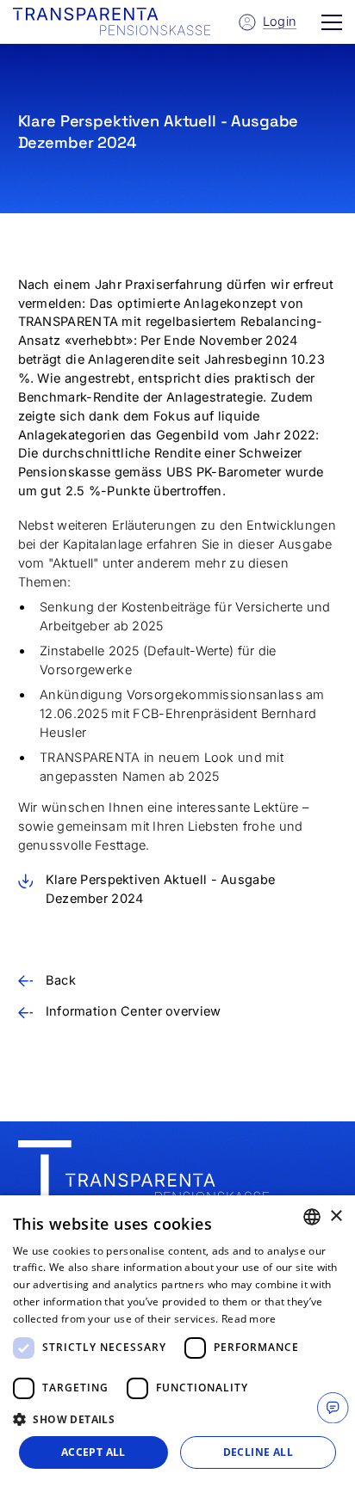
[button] (331, 22)
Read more (249, 1318)
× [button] (335, 1216)
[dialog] (177, 1340)
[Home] (144, 1176)
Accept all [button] (93, 1452)
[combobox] (312, 1216)
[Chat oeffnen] (332, 1407)
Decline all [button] (258, 1452)
